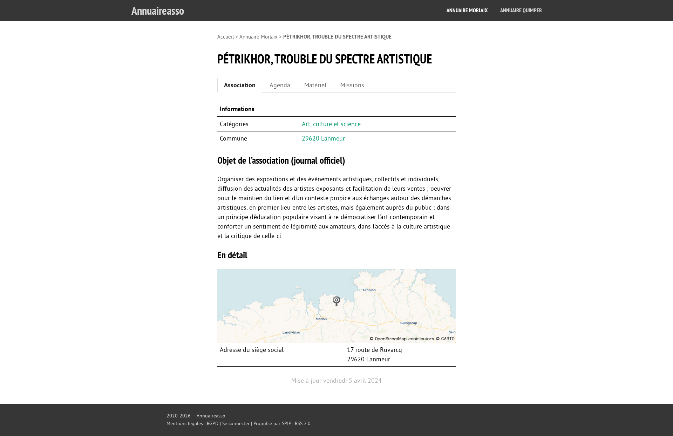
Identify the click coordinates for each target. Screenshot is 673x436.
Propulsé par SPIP (272, 424)
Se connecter (236, 424)
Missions (352, 85)
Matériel (315, 85)
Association (240, 85)
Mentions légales (184, 424)
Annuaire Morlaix (467, 10)
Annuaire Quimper (521, 10)
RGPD (212, 424)
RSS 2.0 (303, 424)
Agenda (280, 85)
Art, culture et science (331, 124)
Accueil (225, 37)
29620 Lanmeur (323, 138)
